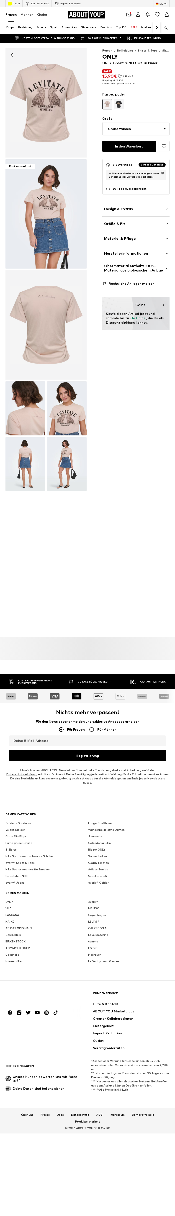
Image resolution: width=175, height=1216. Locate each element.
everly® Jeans (14, 882)
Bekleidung (125, 50)
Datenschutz (80, 1114)
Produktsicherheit (87, 1121)
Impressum (117, 1114)
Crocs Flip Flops (16, 836)
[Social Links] (10, 1012)
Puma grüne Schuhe (18, 843)
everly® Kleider (98, 882)
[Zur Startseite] (30, 995)
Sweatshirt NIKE (16, 876)
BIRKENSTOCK (15, 941)
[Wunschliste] (157, 14)
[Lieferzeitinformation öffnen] (162, 173)
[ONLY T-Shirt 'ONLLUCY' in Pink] (46, 325)
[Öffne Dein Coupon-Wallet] (128, 14)
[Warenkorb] (167, 14)
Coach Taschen (98, 862)
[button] (136, 128)
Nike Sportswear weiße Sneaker (27, 869)
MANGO (93, 908)
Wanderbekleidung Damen (106, 829)
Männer (27, 14)
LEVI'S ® (93, 921)
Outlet (16, 3)
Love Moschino (98, 935)
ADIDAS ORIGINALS (18, 928)
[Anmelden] (138, 14)
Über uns (27, 1114)
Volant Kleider (15, 829)
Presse (45, 1114)
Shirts (166, 50)
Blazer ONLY (96, 849)
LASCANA (12, 915)
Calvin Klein (13, 935)
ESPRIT (93, 948)
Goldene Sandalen (18, 823)
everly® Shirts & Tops (20, 862)
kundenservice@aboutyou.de (59, 778)
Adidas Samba (98, 869)
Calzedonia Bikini (99, 843)
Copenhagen (97, 915)
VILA (8, 908)
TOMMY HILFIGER (17, 948)
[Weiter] (156, 28)
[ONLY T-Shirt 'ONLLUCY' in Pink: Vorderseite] (46, 103)
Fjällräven (94, 954)
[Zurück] (12, 55)
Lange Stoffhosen (100, 823)
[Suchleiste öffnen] (164, 28)
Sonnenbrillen (97, 856)
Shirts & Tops (147, 50)
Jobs (60, 1114)
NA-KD (10, 921)
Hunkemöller (14, 961)
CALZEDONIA (97, 928)
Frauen (11, 14)
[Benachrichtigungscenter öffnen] (147, 14)
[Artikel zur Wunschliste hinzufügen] (164, 146)
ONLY (9, 901)
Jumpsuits (95, 836)
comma (93, 941)
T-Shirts (11, 849)
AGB (99, 1114)
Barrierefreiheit (143, 1114)
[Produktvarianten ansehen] (107, 104)
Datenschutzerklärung (21, 774)
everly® (93, 901)
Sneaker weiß (97, 876)
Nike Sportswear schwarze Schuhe (29, 856)
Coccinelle (12, 954)
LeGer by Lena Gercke (103, 961)
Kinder (42, 14)
